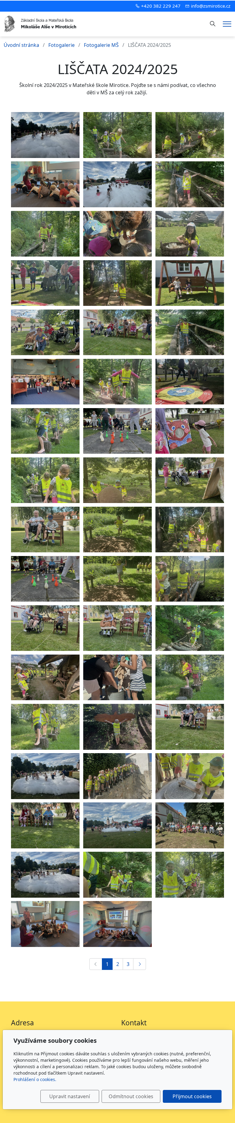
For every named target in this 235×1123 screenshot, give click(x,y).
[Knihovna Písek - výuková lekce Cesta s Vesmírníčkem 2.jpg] (45, 924)
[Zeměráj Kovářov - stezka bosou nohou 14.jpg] (117, 135)
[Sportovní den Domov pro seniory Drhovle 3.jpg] (189, 480)
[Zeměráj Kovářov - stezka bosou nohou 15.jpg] (45, 480)
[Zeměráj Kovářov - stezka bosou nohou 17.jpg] (45, 234)
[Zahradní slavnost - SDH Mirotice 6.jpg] (45, 135)
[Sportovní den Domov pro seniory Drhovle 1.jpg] (189, 382)
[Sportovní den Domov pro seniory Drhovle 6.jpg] (45, 283)
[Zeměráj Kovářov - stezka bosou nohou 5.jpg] (117, 530)
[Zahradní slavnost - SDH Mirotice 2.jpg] (117, 825)
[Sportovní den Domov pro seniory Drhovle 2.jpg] (117, 628)
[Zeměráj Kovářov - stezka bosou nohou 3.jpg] (189, 332)
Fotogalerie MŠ (101, 45)
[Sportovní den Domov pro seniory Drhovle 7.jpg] (117, 431)
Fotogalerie (61, 45)
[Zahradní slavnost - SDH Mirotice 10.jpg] (117, 184)
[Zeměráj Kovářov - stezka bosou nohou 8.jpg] (189, 677)
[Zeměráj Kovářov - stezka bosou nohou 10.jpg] (117, 283)
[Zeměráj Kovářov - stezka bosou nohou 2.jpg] (189, 184)
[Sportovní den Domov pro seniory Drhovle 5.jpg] (45, 825)
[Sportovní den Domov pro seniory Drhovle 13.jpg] (45, 530)
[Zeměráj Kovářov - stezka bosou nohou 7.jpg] (45, 431)
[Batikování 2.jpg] (117, 677)
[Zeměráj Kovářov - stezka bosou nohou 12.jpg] (117, 875)
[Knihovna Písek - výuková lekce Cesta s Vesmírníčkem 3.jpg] (45, 184)
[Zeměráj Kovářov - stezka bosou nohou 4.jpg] (117, 579)
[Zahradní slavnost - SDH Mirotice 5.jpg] (45, 875)
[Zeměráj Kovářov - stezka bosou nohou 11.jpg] (189, 135)
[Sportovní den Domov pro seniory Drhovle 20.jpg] (189, 825)
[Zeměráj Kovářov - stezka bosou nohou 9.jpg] (189, 579)
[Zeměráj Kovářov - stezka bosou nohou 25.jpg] (117, 727)
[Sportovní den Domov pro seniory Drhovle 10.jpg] (45, 579)
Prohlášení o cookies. (34, 1079)
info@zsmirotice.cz (210, 6)
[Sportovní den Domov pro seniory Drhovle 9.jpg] (117, 332)
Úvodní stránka (21, 45)
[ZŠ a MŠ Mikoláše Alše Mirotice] (40, 23)
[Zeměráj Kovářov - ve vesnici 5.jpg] (189, 776)
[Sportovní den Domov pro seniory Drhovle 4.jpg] (189, 431)
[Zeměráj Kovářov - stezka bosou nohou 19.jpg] (117, 382)
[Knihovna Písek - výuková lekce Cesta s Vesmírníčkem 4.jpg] (117, 924)
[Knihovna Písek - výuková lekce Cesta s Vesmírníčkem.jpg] (45, 382)
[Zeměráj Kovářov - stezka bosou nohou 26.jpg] (189, 530)
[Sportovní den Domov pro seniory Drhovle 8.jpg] (45, 332)
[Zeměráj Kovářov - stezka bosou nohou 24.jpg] (117, 480)
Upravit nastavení (69, 1096)
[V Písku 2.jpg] (117, 776)
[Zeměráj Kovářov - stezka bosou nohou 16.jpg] (189, 875)
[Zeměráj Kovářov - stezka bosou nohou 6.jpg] (45, 727)
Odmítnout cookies (131, 1096)
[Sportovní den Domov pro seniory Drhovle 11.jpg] (45, 628)
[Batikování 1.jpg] (117, 234)
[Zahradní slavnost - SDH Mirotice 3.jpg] (45, 776)
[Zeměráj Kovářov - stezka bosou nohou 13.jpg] (189, 628)
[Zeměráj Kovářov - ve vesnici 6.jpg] (189, 234)
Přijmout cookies (192, 1096)
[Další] (139, 964)
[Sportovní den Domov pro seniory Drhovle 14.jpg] (189, 283)
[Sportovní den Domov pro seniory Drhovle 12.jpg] (189, 727)
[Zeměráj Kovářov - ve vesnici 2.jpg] (45, 677)
